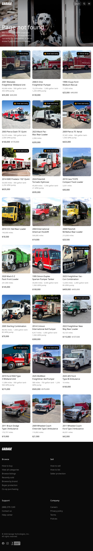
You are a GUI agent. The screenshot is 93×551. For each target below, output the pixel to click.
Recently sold (8, 477)
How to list (55, 469)
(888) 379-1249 (8, 507)
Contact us (7, 511)
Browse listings (9, 473)
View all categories (10, 469)
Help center (7, 515)
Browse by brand (10, 481)
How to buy (7, 465)
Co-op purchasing (10, 489)
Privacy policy (56, 511)
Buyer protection (9, 485)
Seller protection (58, 473)
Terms (53, 515)
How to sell (55, 465)
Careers (54, 507)
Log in (77, 4)
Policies (53, 518)
